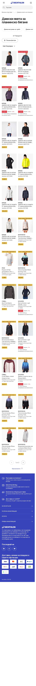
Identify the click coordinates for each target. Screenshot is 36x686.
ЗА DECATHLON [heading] (6, 506)
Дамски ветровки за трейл (12, 29)
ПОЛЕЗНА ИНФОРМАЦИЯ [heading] (9, 511)
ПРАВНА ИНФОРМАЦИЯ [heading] (9, 521)
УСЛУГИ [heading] (4, 516)
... (14, 12)
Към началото (16, 468)
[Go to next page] (23, 462)
